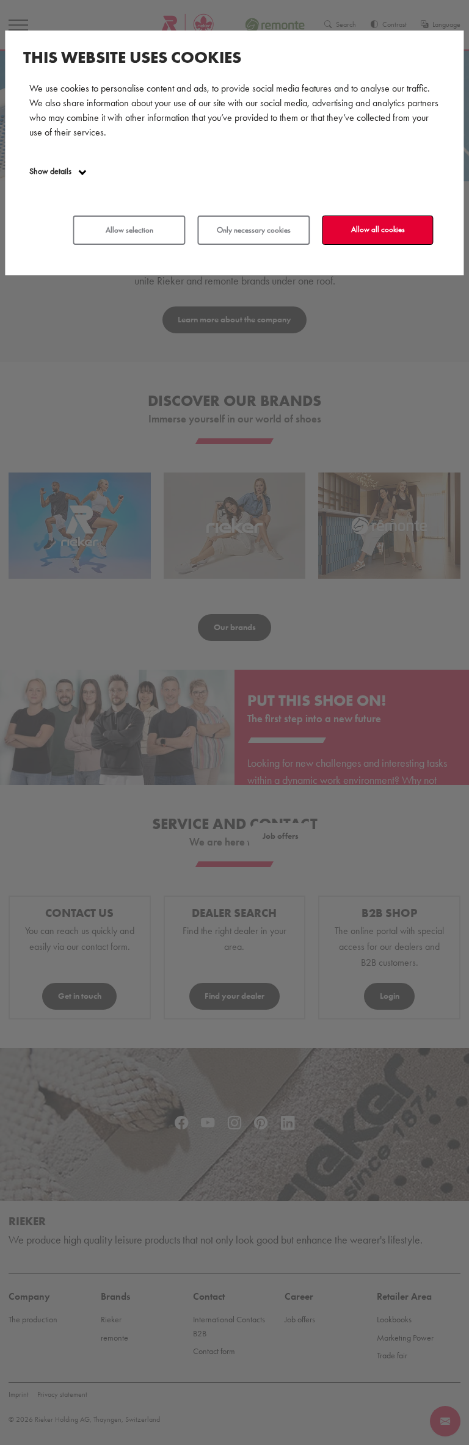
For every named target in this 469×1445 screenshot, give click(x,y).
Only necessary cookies (254, 229)
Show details (51, 171)
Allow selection (129, 229)
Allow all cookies (378, 229)
